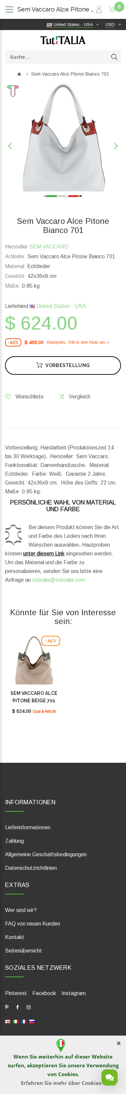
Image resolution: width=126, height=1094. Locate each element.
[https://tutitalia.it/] (15, 1021)
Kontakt (14, 937)
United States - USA (60, 306)
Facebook (44, 993)
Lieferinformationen (27, 827)
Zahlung (14, 841)
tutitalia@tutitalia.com (58, 580)
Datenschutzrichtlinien (31, 868)
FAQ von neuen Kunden (32, 924)
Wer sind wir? (21, 910)
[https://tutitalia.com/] (7, 1021)
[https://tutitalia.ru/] (32, 1021)
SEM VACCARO (49, 247)
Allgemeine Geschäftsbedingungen (46, 854)
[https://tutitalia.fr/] (24, 1021)
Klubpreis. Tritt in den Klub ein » (78, 342)
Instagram (73, 993)
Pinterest (16, 993)
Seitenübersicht (23, 951)
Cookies (68, 1074)
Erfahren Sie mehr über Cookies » (63, 1082)
